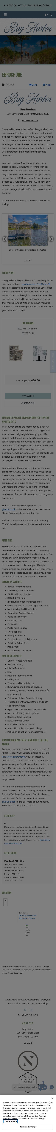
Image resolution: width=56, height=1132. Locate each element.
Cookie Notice (10, 1121)
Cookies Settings (27, 1127)
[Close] (53, 1099)
